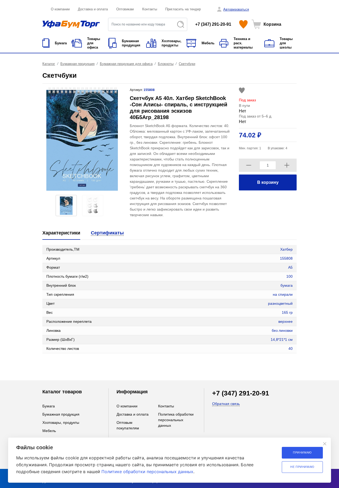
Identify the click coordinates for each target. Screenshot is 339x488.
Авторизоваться (236, 9)
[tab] (61, 233)
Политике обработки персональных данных (147, 471)
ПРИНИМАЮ (302, 452)
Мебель (49, 431)
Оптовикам (125, 9)
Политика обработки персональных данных (176, 420)
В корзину (268, 182)
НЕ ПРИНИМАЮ (302, 466)
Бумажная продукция (77, 64)
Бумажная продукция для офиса (126, 64)
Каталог (48, 64)
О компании (60, 9)
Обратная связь (226, 404)
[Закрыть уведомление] (325, 444)
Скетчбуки (187, 64)
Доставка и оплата (93, 9)
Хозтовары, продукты (60, 422)
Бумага (48, 406)
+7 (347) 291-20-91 (213, 24)
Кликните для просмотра (64, 364)
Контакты (149, 9)
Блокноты (165, 64)
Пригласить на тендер (183, 9)
